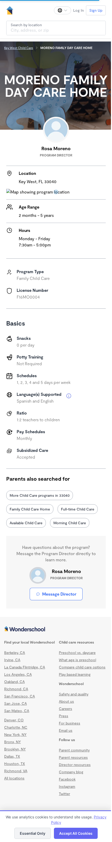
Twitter (64, 793)
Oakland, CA (14, 681)
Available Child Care (26, 523)
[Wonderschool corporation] (56, 629)
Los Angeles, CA (18, 674)
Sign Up (95, 10)
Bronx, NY (12, 742)
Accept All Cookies (75, 833)
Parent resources (73, 757)
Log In (78, 10)
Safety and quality (73, 694)
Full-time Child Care (77, 509)
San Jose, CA (15, 703)
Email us (65, 730)
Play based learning (75, 674)
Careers (65, 708)
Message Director (59, 593)
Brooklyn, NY (15, 749)
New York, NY (15, 734)
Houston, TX (14, 763)
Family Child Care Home (30, 509)
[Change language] (62, 10)
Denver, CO (14, 720)
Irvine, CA (12, 660)
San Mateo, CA (16, 710)
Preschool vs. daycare (77, 652)
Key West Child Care (18, 48)
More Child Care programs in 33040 (40, 495)
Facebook (67, 779)
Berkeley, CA (14, 652)
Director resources (75, 764)
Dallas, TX (12, 756)
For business (69, 723)
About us (66, 701)
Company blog (71, 772)
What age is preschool (77, 660)
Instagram (67, 786)
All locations (14, 778)
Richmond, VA (15, 771)
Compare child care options (82, 667)
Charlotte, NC (15, 727)
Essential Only (32, 833)
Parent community (74, 750)
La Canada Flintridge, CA (24, 667)
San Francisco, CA (19, 696)
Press (63, 716)
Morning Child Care (69, 523)
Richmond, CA (16, 689)
